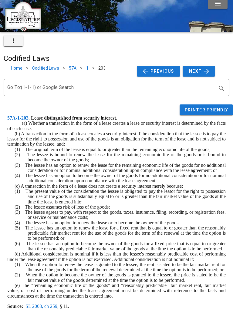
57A (72, 68)
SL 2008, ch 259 (41, 306)
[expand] (13, 40)
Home (16, 68)
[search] (221, 88)
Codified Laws (45, 68)
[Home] (23, 29)
